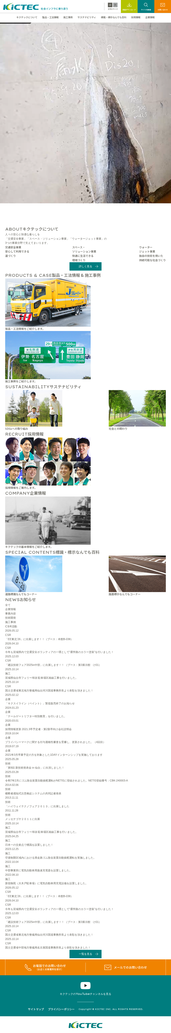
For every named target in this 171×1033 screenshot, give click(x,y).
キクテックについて (26, 17)
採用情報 (135, 17)
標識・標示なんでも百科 (113, 17)
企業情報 (150, 17)
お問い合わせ (163, 9)
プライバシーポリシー (61, 1009)
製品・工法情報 (50, 17)
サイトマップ (36, 1009)
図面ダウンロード (129, 9)
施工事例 (68, 17)
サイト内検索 (146, 9)
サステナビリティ (86, 17)
